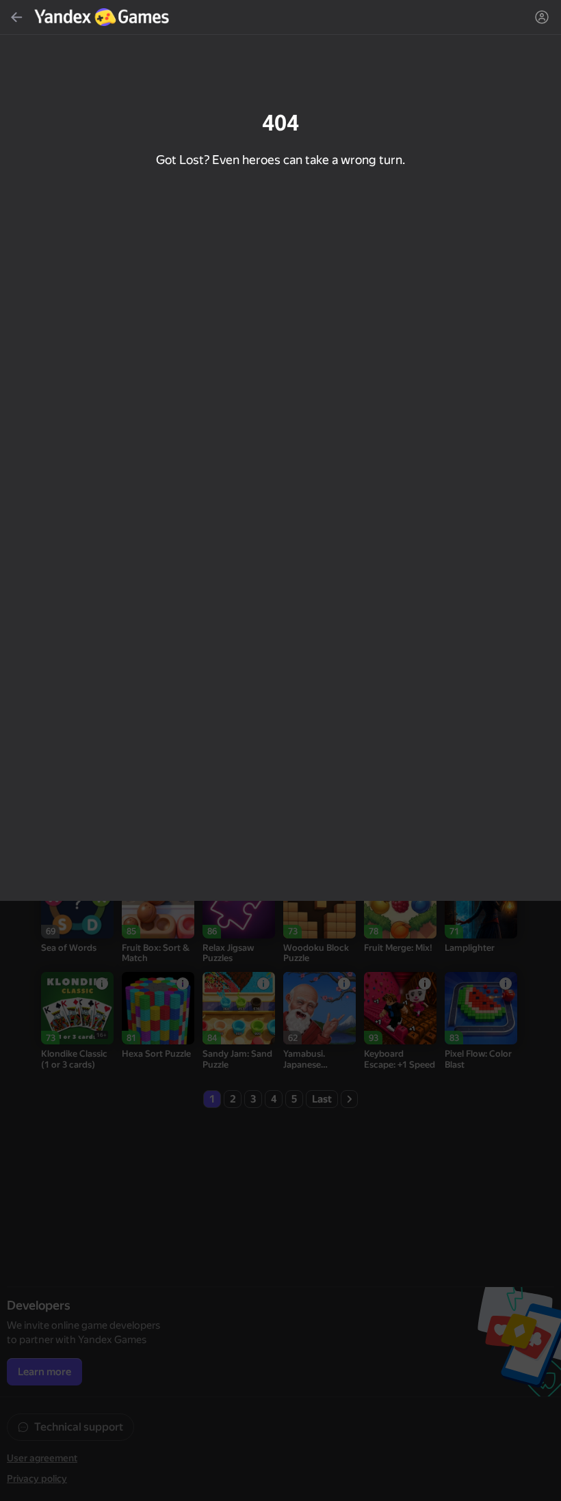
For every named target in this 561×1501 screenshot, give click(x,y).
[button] (280, 750)
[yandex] (103, 17)
